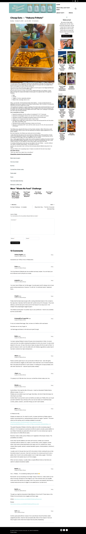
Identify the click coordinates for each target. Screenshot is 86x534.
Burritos (12, 165)
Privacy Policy (13, 532)
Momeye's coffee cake (16, 184)
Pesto (11, 177)
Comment (14, 219)
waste (22, 105)
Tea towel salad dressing (16, 180)
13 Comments (35, 21)
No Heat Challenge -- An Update (18, 206)
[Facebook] (73, 1)
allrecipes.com (39, 90)
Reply (52, 254)
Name (13, 238)
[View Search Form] (75, 8)
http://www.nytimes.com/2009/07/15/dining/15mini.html (28, 499)
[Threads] (78, 1)
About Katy (60, 12)
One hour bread (14, 161)
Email (28, 238)
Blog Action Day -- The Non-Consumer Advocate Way (44, 207)
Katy (13, 21)
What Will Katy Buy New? (63, 8)
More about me (66, 36)
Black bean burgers (15, 158)
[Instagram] (75, 1)
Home (58, 4)
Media (71, 12)
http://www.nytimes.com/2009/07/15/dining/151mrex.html (24, 504)
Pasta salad (13, 173)
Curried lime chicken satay (17, 169)
